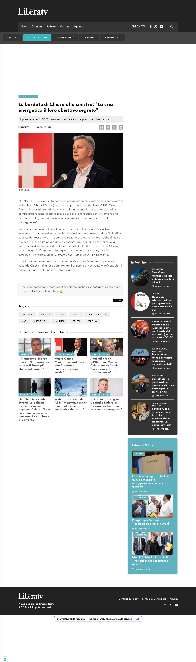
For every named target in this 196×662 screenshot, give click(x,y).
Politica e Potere (37, 38)
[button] (165, 605)
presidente (40, 321)
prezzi (76, 321)
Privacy (173, 599)
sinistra (46, 315)
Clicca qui (111, 287)
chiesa (76, 315)
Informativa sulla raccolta (71, 618)
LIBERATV (25, 127)
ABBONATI (138, 26)
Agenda (78, 26)
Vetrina (65, 26)
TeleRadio (89, 38)
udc (24, 321)
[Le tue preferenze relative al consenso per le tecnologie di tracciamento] (5, 659)
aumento (60, 321)
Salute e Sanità (65, 38)
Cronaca (12, 38)
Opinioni (37, 26)
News (24, 26)
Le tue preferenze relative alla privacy (110, 618)
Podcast (51, 26)
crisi (61, 315)
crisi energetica (97, 315)
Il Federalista (112, 38)
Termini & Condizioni (154, 599)
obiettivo (27, 315)
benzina (92, 321)
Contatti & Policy (128, 599)
